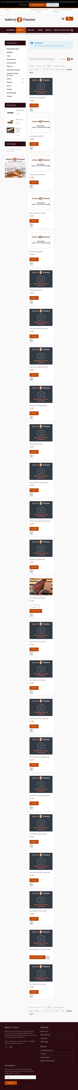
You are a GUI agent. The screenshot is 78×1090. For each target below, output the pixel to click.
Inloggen (7, 9)
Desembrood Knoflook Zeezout (40, 521)
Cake (8, 56)
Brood (9, 86)
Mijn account (56, 9)
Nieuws (40, 30)
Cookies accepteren (38, 5)
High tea (9, 66)
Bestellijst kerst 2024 (62, 30)
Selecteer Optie (35, 611)
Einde (31, 72)
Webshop (20, 30)
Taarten (9, 82)
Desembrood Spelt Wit (37, 559)
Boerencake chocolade (37, 213)
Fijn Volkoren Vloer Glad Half (38, 718)
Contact (48, 30)
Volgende (69, 69)
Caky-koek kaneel (35, 290)
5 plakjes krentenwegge (37, 98)
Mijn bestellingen (45, 1035)
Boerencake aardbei (36, 136)
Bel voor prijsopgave (37, 957)
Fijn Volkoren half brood (37, 598)
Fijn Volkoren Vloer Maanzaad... (40, 795)
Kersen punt (19, 119)
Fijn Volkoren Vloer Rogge (38, 834)
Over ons (30, 30)
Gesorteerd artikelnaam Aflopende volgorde (41, 59)
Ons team (43, 1054)
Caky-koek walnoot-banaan (38, 367)
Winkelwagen (56, 11)
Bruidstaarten (11, 93)
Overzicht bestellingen (66, 9)
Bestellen (34, 105)
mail (61, 34)
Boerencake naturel (36, 251)
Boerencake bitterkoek (37, 175)
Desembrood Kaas (35, 444)
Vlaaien (9, 96)
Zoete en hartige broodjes (12, 74)
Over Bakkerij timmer (46, 1050)
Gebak (9, 79)
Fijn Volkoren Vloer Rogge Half (39, 872)
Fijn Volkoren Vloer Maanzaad (39, 757)
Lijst (71, 59)
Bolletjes (10, 52)
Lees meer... (52, 5)
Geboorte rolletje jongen (18, 130)
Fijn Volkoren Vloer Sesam (38, 911)
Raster (68, 59)
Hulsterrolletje (20, 110)
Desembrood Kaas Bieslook (38, 482)
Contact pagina (45, 1057)
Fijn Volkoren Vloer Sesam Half (39, 949)
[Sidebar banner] (15, 167)
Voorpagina (10, 30)
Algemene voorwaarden (47, 1061)
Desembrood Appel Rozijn (38, 405)
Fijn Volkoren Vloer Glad (37, 642)
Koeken (9, 89)
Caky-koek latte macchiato (38, 328)
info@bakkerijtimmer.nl (36, 9)
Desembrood (11, 59)
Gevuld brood (11, 63)
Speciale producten (13, 70)
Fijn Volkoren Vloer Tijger (37, 984)
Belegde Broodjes (13, 49)
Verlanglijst (43, 1038)
